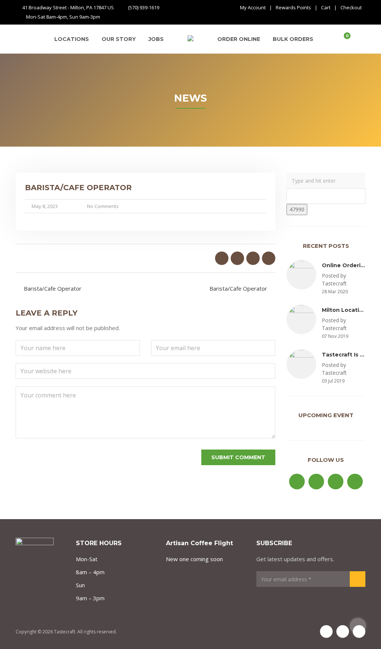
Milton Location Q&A (351, 310)
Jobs (156, 39)
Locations (71, 39)
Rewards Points (293, 7)
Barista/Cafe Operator (52, 288)
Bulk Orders (293, 39)
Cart (325, 7)
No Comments (103, 206)
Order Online (238, 39)
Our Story (119, 39)
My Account (253, 7)
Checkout (351, 7)
